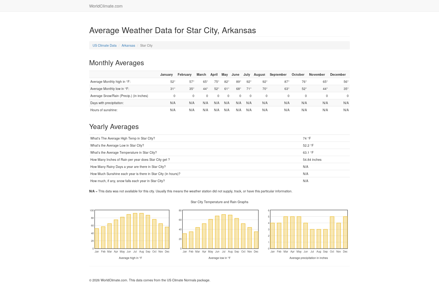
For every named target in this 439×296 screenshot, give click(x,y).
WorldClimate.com (106, 6)
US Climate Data (105, 45)
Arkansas (128, 45)
